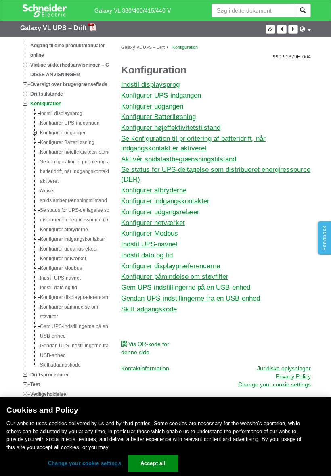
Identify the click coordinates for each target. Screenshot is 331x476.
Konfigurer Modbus (61, 268)
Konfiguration (45, 103)
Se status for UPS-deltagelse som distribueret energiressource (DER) (78, 215)
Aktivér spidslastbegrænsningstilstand (73, 195)
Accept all (153, 463)
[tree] (64, 225)
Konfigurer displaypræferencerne (76, 297)
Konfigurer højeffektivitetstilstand (75, 152)
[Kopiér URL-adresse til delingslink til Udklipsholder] (270, 29)
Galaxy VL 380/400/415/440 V (132, 10)
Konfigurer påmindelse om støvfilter (69, 311)
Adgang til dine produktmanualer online (67, 50)
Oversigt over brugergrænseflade (68, 84)
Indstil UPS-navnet (60, 278)
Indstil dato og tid (58, 287)
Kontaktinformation (145, 368)
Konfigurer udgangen (63, 133)
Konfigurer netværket (63, 258)
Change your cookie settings (84, 463)
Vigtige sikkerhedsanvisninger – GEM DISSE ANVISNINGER (73, 69)
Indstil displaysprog (61, 113)
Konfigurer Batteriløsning (67, 142)
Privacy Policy (293, 376)
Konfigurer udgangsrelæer (69, 249)
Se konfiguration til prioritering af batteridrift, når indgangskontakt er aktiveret (77, 171)
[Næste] (293, 29)
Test (35, 384)
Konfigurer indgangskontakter (72, 239)
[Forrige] (282, 29)
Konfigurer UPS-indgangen (70, 123)
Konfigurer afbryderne (64, 229)
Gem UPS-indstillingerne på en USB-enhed (74, 331)
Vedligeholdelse (48, 394)
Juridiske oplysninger (284, 368)
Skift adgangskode (60, 365)
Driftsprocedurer (49, 375)
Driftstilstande (46, 94)
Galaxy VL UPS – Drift (54, 28)
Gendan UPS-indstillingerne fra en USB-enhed (77, 350)
